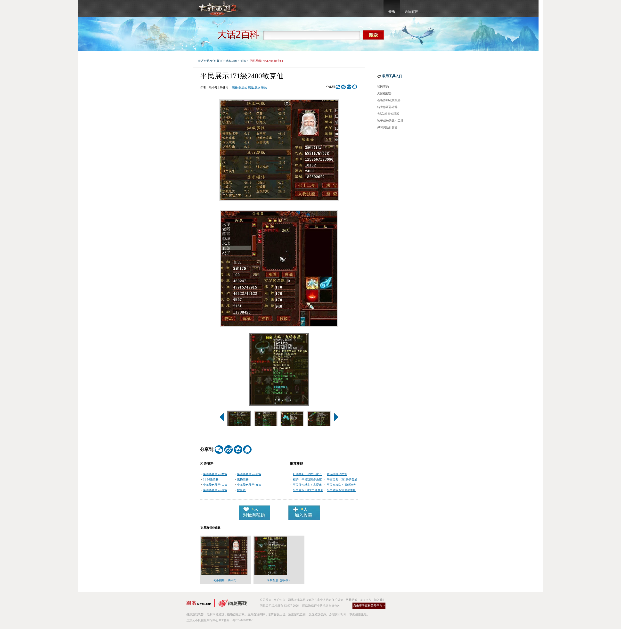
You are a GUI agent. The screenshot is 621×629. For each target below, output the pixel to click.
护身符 (241, 490)
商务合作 (365, 600)
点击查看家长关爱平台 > (369, 605)
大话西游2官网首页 (218, 8)
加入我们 (379, 600)
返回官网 (411, 11)
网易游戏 (351, 600)
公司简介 (265, 600)
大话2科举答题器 (388, 114)
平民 (264, 87)
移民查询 (383, 86)
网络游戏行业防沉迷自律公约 (321, 605)
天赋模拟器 (384, 93)
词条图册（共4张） (279, 580)
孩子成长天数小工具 (390, 120)
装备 (235, 87)
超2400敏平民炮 (337, 474)
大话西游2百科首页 (210, 61)
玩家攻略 (231, 61)
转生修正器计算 (387, 107)
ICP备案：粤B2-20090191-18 (237, 620)
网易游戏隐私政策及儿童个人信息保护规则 (315, 600)
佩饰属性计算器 (387, 127)
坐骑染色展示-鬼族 (215, 490)
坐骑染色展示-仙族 (249, 474)
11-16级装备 (211, 479)
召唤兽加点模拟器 (388, 100)
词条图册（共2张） (225, 580)
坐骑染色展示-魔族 (249, 485)
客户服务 (280, 600)
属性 (251, 87)
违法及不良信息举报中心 (202, 620)
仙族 (243, 61)
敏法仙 (242, 87)
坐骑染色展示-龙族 (215, 474)
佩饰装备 (243, 479)
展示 (257, 87)
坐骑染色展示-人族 (215, 485)
